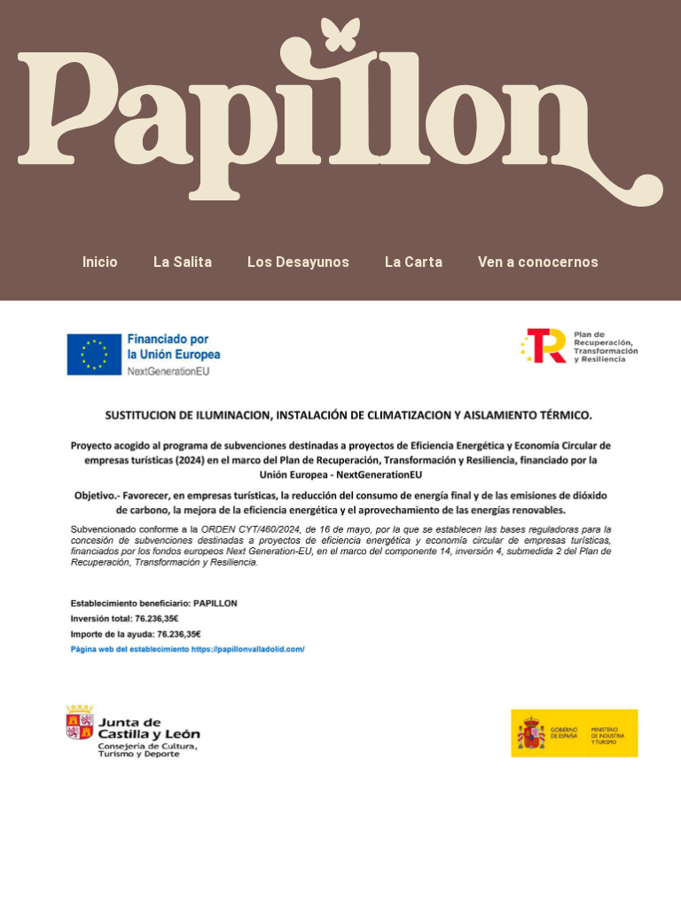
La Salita (182, 262)
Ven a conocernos (538, 262)
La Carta (413, 262)
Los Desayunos (298, 262)
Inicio (100, 262)
